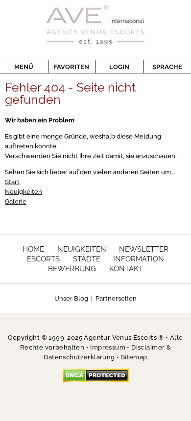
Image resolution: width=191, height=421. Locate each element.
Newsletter (143, 249)
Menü (23, 66)
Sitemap (134, 357)
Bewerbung (72, 268)
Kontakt (126, 268)
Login (119, 66)
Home (33, 249)
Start (12, 182)
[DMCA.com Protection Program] (96, 375)
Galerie (15, 201)
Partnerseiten (116, 298)
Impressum (107, 347)
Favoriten (71, 66)
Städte (86, 259)
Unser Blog (71, 298)
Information (138, 259)
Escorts (43, 259)
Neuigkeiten (23, 191)
